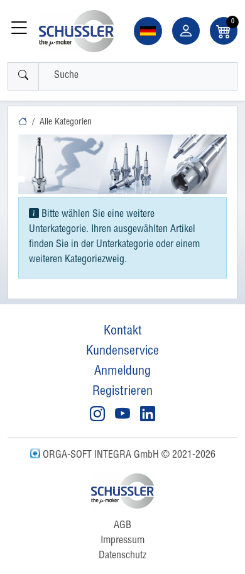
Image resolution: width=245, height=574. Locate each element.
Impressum (122, 541)
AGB (122, 526)
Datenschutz (122, 556)
